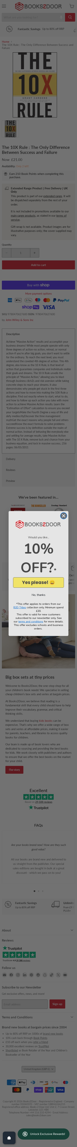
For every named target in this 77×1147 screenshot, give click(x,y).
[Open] (9, 1138)
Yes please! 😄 (38, 582)
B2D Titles (19, 607)
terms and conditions (30, 621)
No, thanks (38, 595)
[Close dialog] (63, 516)
